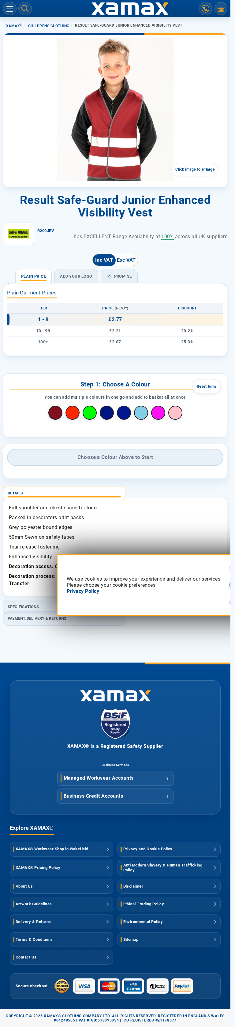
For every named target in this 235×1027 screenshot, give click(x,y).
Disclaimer (133, 886)
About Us (24, 886)
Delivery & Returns (33, 921)
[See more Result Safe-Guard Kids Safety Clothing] (18, 234)
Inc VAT (104, 260)
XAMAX (14, 26)
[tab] (115, 490)
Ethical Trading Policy (143, 904)
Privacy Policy (83, 591)
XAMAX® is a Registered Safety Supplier (115, 746)
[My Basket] (220, 8)
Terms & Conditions (34, 939)
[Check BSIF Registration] (115, 738)
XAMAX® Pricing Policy (38, 867)
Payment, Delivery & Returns (37, 618)
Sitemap (131, 939)
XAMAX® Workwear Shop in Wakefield (52, 849)
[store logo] (115, 8)
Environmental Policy (143, 921)
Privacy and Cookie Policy (148, 849)
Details (15, 493)
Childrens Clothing (48, 26)
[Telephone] (205, 8)
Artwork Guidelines (34, 904)
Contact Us (26, 957)
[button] (21, 156)
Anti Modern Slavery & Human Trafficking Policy (163, 868)
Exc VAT (126, 260)
